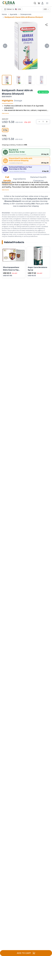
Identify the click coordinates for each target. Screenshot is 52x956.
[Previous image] (5, 46)
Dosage (18, 100)
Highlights (7, 100)
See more (5, 113)
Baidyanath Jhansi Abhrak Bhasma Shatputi (24, 17)
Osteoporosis (25, 14)
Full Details (7, 179)
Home (4, 14)
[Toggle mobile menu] (47, 3)
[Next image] (47, 46)
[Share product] (46, 24)
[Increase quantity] (47, 122)
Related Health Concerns (38, 179)
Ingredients (19, 179)
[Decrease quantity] (39, 122)
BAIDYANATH (7, 97)
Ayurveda (13, 14)
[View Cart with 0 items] (39, 3)
